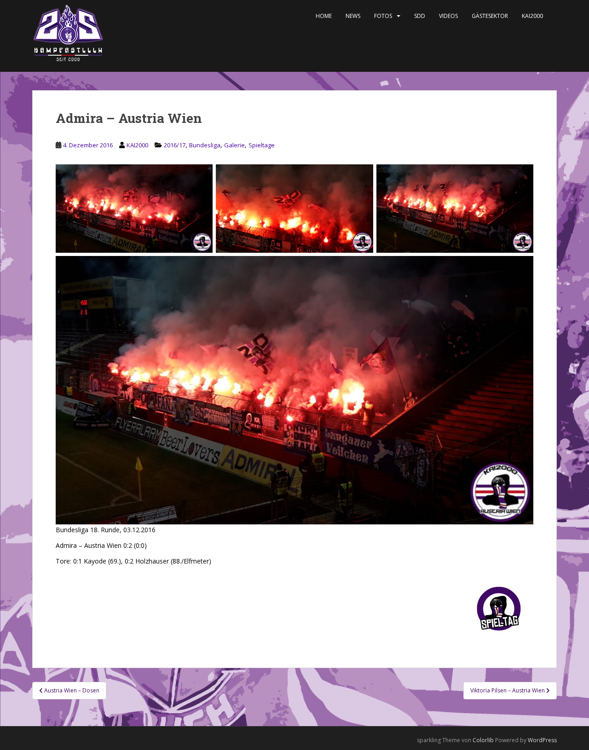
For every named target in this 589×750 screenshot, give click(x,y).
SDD (419, 16)
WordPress (542, 740)
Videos (448, 16)
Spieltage (261, 145)
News (353, 16)
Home (324, 16)
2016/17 (174, 145)
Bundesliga (204, 145)
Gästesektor (490, 16)
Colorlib (483, 740)
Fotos (383, 16)
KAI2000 (532, 16)
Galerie (234, 145)
